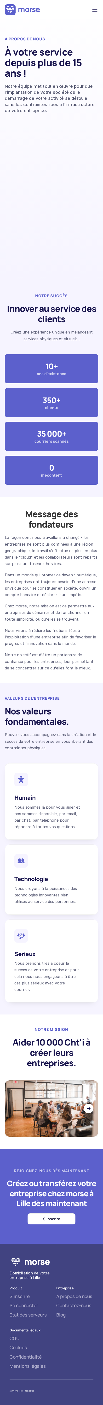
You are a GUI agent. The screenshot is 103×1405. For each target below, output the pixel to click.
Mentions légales (28, 1366)
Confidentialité (26, 1357)
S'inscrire (20, 1296)
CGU (14, 1338)
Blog (61, 1315)
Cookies (18, 1347)
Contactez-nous (73, 1305)
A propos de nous (74, 1296)
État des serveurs (28, 1315)
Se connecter (24, 1305)
